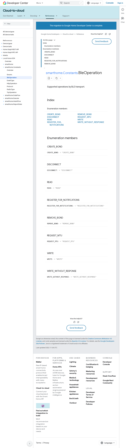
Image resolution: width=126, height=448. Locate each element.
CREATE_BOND (53, 114)
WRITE (80, 119)
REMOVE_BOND (85, 114)
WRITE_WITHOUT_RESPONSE (91, 122)
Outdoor (73, 403)
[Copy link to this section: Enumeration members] (69, 108)
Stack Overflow (109, 376)
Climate (72, 366)
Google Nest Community (108, 381)
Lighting (72, 362)
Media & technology (74, 379)
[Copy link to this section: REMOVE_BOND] (65, 217)
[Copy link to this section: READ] (54, 182)
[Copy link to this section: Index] (56, 100)
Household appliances (74, 385)
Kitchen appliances (74, 392)
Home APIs (57, 367)
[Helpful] (106, 34)
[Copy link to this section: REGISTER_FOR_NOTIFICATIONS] (81, 200)
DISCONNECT (53, 117)
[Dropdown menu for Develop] (40, 16)
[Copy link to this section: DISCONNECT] (63, 164)
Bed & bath (73, 398)
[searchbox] (16, 24)
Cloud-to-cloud (13, 10)
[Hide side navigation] (29, 443)
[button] (16, 43)
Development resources (91, 379)
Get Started (8, 16)
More (38, 3)
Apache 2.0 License (79, 341)
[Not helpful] (109, 34)
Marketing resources (90, 372)
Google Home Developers (50, 34)
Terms (38, 443)
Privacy (46, 443)
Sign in (120, 3)
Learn (19, 16)
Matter (39, 362)
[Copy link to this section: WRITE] (56, 253)
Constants (70, 73)
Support (66, 16)
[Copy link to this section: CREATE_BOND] (64, 146)
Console (110, 3)
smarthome (54, 73)
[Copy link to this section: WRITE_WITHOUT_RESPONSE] (78, 271)
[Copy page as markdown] (56, 78)
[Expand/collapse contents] (54, 40)
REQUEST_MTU (84, 117)
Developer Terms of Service (90, 394)
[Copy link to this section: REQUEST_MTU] (64, 235)
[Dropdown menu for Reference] (57, 16)
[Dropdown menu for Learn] (25, 16)
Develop (33, 16)
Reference (49, 16)
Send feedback (101, 41)
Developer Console (107, 363)
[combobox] (71, 3)
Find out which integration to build (42, 413)
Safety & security (73, 372)
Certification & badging (92, 365)
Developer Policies (90, 402)
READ (49, 119)
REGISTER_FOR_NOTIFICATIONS (55, 123)
